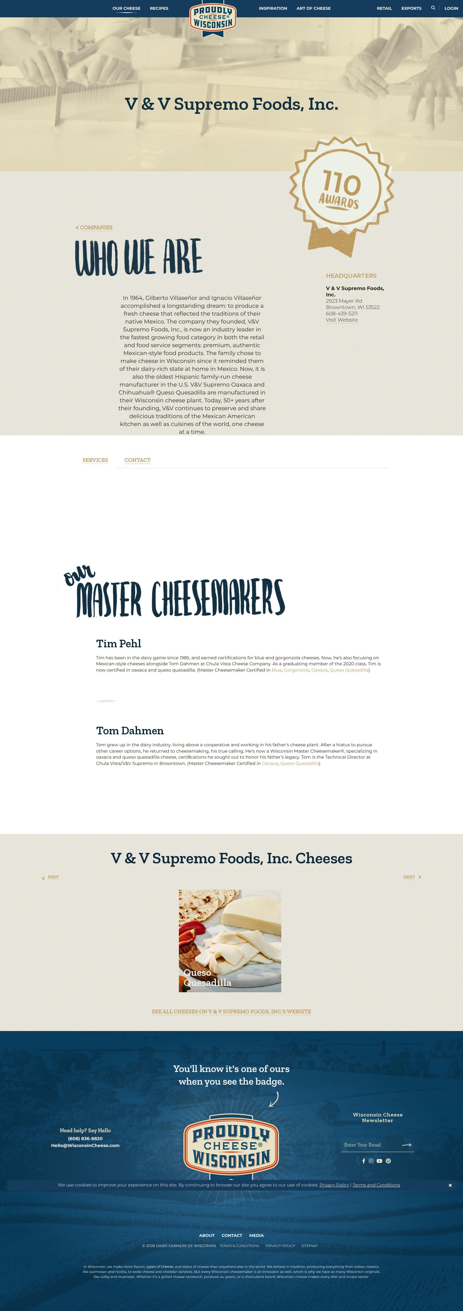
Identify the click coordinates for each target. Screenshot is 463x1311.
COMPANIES (96, 227)
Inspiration (273, 8)
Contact (232, 1235)
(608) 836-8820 (85, 1138)
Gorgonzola (296, 670)
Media (256, 1235)
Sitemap (309, 1246)
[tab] (95, 460)
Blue (277, 670)
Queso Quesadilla (349, 670)
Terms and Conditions (376, 1185)
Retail (384, 8)
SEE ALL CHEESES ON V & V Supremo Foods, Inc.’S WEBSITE (231, 1011)
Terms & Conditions (239, 1246)
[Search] (433, 8)
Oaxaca (320, 670)
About (206, 1235)
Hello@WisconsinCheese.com (85, 1145)
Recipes (159, 8)
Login (451, 8)
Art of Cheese (314, 8)
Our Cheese (126, 8)
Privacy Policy (334, 1185)
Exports (412, 8)
